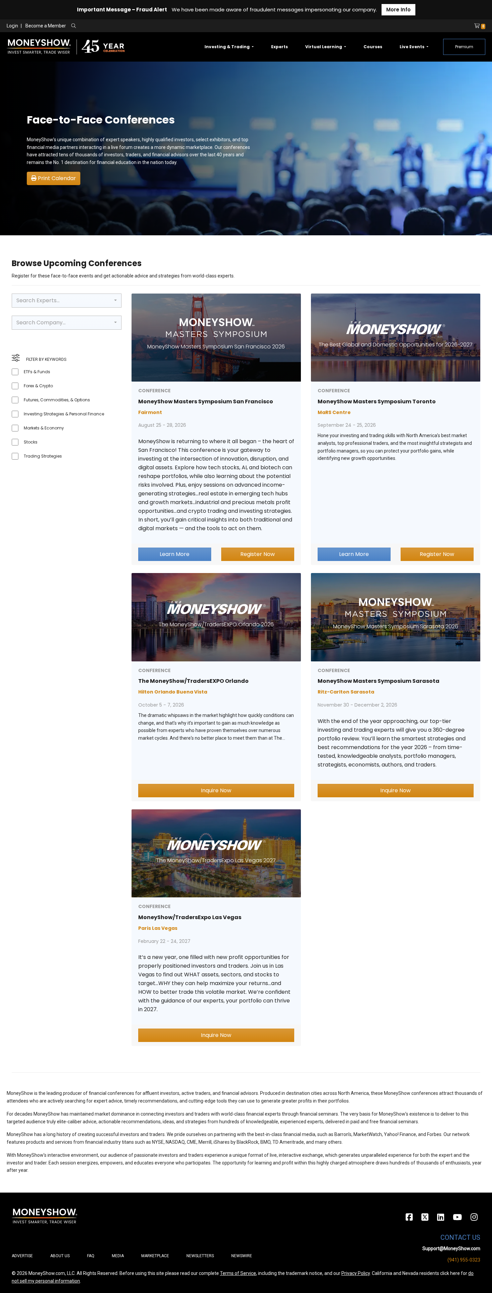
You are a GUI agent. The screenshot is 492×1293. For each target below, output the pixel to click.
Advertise (22, 1256)
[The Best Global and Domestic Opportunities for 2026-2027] (395, 337)
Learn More (174, 554)
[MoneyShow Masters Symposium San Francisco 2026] (216, 337)
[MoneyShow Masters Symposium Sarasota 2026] (395, 617)
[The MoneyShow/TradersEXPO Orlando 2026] (216, 617)
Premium (464, 47)
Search (145, 26)
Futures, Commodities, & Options (57, 400)
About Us (60, 1256)
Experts (279, 47)
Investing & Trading (227, 47)
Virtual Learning (324, 47)
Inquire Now (216, 790)
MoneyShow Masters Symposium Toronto (377, 401)
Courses (372, 47)
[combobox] (66, 300)
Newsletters (200, 1256)
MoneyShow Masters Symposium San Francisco (205, 401)
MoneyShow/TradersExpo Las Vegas (189, 917)
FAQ (90, 1256)
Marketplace (155, 1256)
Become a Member (45, 25)
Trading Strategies (43, 456)
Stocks (30, 442)
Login (12, 25)
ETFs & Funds (37, 372)
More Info (398, 9)
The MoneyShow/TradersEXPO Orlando (193, 681)
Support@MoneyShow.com (451, 1248)
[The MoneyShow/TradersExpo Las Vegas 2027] (216, 853)
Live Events (412, 47)
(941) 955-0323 (463, 1260)
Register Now (257, 554)
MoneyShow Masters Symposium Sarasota (378, 681)
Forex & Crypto (38, 386)
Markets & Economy (44, 428)
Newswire (241, 1256)
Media (118, 1256)
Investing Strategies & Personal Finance (64, 414)
